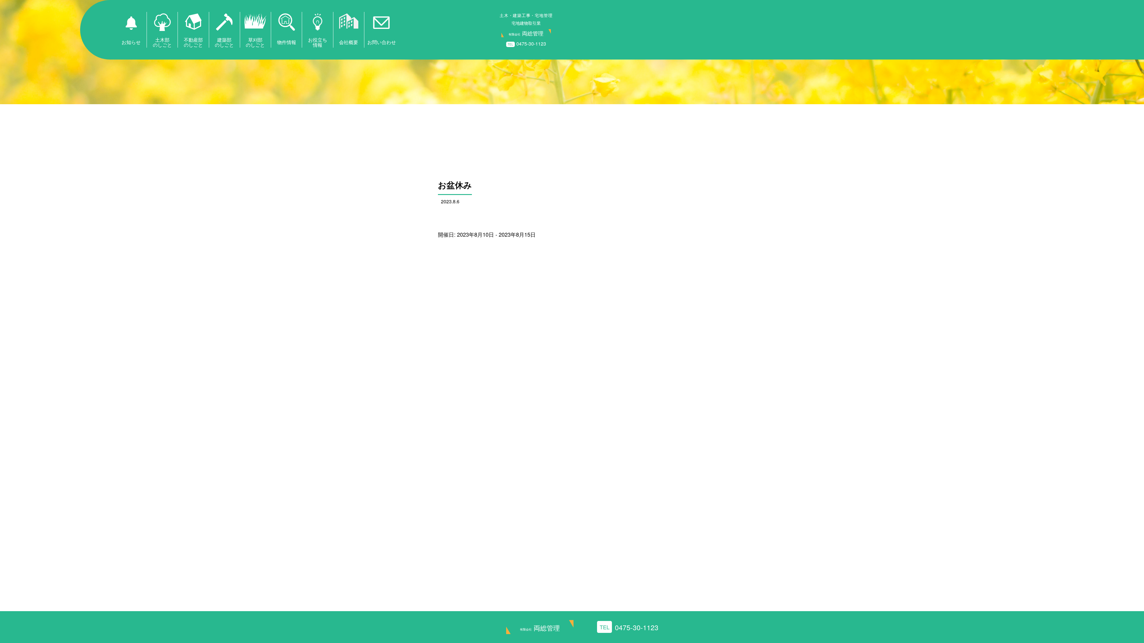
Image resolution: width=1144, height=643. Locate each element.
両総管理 (540, 627)
